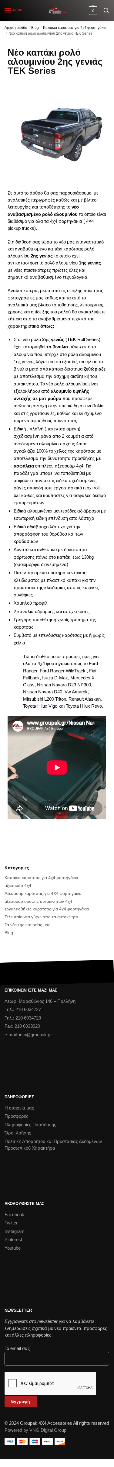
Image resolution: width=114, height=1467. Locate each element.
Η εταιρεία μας (19, 1107)
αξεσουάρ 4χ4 (18, 885)
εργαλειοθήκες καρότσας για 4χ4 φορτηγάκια (47, 908)
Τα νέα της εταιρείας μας (27, 924)
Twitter (11, 1222)
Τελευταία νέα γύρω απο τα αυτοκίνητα (41, 916)
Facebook (14, 1214)
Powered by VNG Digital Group (35, 1430)
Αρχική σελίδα (16, 28)
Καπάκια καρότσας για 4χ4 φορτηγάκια (74, 28)
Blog (35, 28)
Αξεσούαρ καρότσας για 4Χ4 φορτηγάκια (43, 893)
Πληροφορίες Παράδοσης (30, 1124)
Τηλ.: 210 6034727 (23, 1009)
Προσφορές (16, 1116)
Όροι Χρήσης (18, 1132)
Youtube (13, 1248)
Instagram (15, 1231)
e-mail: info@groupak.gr (28, 1034)
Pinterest (13, 1239)
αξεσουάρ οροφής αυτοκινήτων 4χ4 (38, 901)
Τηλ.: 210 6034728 (23, 1017)
